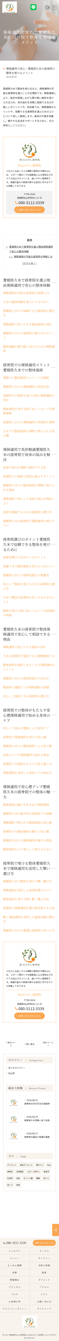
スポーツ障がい (33, 1171)
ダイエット (11, 1165)
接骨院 (10, 1171)
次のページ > (48, 1044)
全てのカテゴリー (16, 1067)
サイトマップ (44, 1308)
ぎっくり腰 (28, 1178)
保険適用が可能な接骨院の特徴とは (33, 256)
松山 (49, 1165)
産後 (18, 1185)
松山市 (11, 1073)
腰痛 (38, 1178)
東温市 (46, 1171)
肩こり (46, 1178)
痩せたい (40, 1165)
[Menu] (54, 7)
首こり (10, 1185)
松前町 (10, 1178)
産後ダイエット (26, 1165)
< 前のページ (11, 1044)
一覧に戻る (29, 1044)
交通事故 (20, 1171)
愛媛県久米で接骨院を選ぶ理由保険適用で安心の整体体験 (31, 249)
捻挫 (18, 1178)
